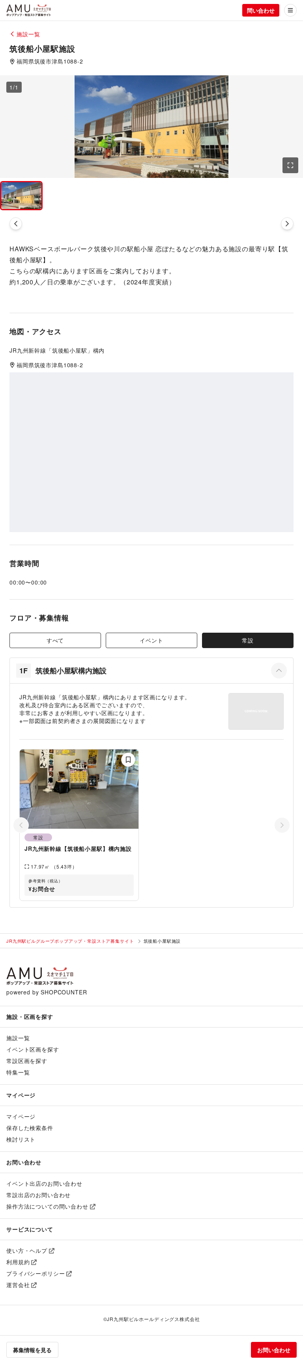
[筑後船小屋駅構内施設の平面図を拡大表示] (256, 711)
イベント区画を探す (32, 1049)
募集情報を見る (32, 1350)
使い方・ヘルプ (26, 1250)
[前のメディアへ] (15, 223)
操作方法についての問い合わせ (47, 1206)
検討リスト (21, 1139)
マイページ (21, 1116)
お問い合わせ (273, 1350)
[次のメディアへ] (287, 223)
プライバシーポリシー (35, 1273)
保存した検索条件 (29, 1128)
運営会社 (18, 1285)
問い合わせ (261, 10)
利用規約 (18, 1262)
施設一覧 (18, 1038)
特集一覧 (18, 1072)
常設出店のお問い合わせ (38, 1195)
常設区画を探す (26, 1061)
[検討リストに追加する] (128, 760)
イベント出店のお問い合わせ (44, 1183)
